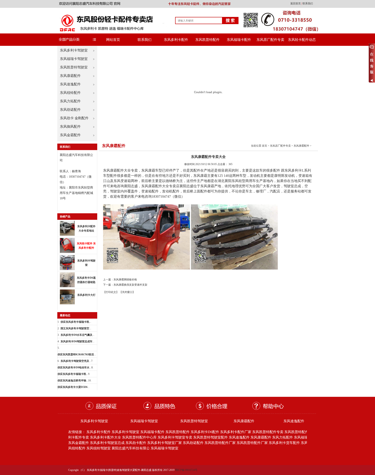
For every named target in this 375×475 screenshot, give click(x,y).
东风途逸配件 (70, 84)
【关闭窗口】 (127, 292)
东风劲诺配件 (70, 109)
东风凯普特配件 (207, 39)
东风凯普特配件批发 (300, 432)
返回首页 (295, 3)
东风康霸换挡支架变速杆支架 (130, 284)
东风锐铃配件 (70, 92)
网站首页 (113, 39)
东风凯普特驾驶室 (74, 67)
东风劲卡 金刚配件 (74, 118)
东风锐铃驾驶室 (98, 448)
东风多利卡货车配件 (284, 443)
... (76, 321)
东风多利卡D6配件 (205, 432)
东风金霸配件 (70, 135)
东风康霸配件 (70, 76)
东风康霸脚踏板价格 (125, 279)
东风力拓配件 (70, 101)
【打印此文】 (111, 292)
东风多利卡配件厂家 (235, 432)
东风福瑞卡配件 (239, 39)
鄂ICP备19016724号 (186, 470)
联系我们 (308, 3)
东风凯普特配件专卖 (267, 432)
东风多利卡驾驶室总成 (107, 443)
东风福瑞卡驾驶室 (74, 59)
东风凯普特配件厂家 (220, 443)
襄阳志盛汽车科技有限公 (131, 448)
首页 (264, 145)
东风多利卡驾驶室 (74, 50)
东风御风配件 (70, 126)
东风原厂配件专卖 (270, 39)
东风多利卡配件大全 (105, 437)
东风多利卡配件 (176, 39)
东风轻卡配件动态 (302, 39)
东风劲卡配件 (135, 443)
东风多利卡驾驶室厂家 (164, 443)
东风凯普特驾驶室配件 (210, 437)
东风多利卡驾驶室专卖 (175, 437)
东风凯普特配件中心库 (139, 437)
